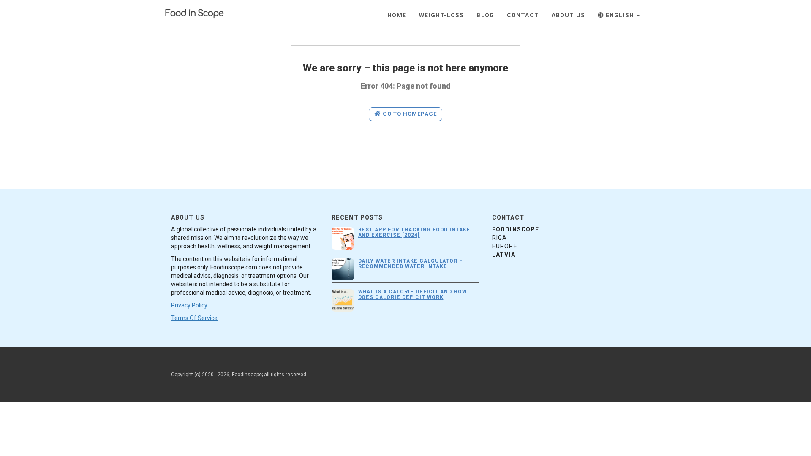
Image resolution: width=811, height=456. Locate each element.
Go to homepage (409, 114)
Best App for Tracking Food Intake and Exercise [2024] (414, 232)
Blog (485, 15)
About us (568, 15)
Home (396, 15)
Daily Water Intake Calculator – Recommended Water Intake (410, 263)
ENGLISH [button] (620, 15)
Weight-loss (441, 15)
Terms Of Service (194, 318)
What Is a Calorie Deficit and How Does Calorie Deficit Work (412, 294)
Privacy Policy (189, 305)
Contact (523, 15)
